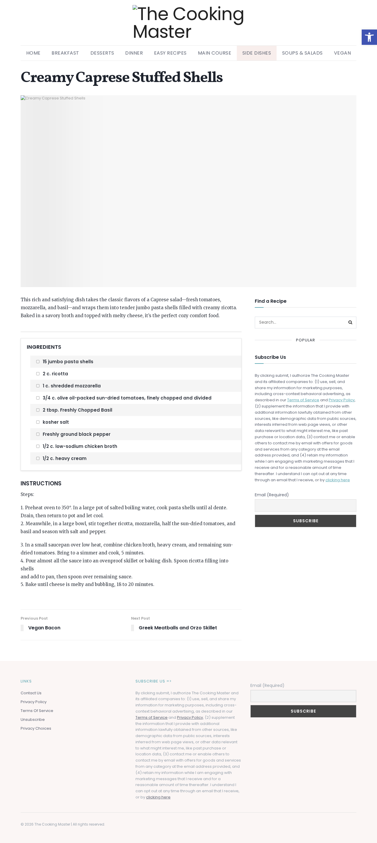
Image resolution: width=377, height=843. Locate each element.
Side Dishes (256, 53)
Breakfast (65, 53)
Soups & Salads (302, 53)
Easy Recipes (170, 53)
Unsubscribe (33, 719)
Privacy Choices (36, 728)
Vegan (342, 53)
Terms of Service (303, 400)
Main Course (215, 53)
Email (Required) (272, 495)
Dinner (134, 53)
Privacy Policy (342, 400)
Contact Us (31, 693)
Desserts (102, 53)
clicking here (337, 480)
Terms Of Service (37, 710)
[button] (369, 37)
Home (33, 53)
